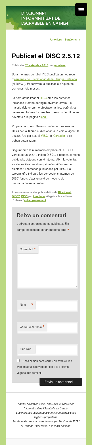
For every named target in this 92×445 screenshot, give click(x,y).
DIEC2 (16, 196)
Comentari (28, 249)
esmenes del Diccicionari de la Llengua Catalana (45, 79)
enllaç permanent (35, 200)
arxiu (44, 117)
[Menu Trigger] (81, 9)
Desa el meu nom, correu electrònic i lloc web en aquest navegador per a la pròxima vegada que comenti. (44, 366)
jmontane (59, 65)
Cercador (59, 135)
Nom (26, 304)
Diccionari (64, 192)
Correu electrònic (32, 326)
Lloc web (25, 349)
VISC (44, 135)
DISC (43, 98)
